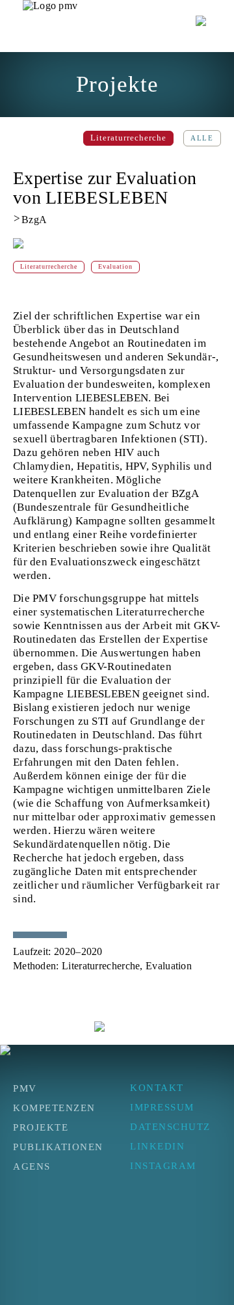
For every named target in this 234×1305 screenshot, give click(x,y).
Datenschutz (170, 1127)
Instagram (163, 1166)
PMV (25, 1088)
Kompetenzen (54, 1108)
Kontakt (157, 1088)
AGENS (32, 1166)
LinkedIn (157, 1146)
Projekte (40, 1127)
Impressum (162, 1107)
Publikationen (58, 1147)
